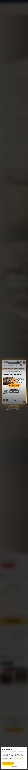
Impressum (4, 759)
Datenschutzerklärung (17, 758)
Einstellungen (14, 766)
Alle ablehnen (20, 763)
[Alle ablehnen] (24, 749)
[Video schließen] (23, 362)
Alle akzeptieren (8, 763)
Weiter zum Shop (14, 407)
